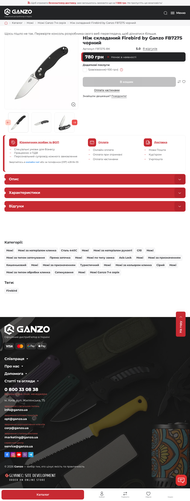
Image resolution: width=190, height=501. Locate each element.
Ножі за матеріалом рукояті (113, 250)
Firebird (11, 290)
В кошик (126, 82)
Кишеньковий (16, 265)
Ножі (9, 250)
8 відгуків (150, 48)
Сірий (160, 265)
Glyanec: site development (32, 475)
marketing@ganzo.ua (21, 437)
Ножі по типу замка (100, 257)
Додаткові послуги (96, 65)
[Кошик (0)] (170, 494)
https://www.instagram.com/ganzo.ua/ (13, 454)
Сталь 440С (69, 250)
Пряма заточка (60, 257)
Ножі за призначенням (164, 257)
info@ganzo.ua (16, 410)
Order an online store (27, 480)
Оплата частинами (107, 90)
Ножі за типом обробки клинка (28, 272)
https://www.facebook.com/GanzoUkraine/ (7, 454)
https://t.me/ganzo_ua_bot (30, 454)
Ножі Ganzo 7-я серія (104, 272)
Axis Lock (125, 257)
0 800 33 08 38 (21, 389)
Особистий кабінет (102, 494)
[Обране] (148, 494)
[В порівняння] (179, 83)
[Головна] (6, 23)
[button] (8, 122)
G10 (139, 250)
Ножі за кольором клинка (134, 265)
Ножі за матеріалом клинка (37, 250)
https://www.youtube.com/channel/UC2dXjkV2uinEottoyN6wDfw (19, 454)
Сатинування (64, 272)
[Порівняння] (125, 494)
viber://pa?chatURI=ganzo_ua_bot (24, 454)
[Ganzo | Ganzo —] (18, 12)
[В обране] (184, 83)
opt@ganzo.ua (15, 419)
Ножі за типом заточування (25, 257)
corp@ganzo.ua (16, 428)
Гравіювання (103, 69)
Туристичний (89, 265)
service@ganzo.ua (18, 446)
